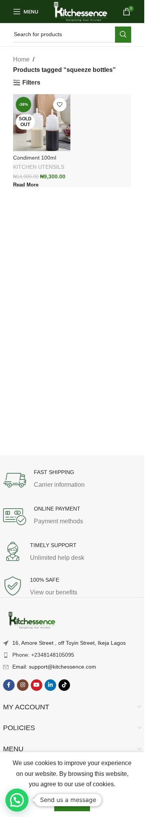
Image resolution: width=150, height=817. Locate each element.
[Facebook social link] (9, 685)
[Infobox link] (72, 480)
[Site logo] (80, 11)
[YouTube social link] (36, 685)
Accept (72, 803)
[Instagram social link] (22, 685)
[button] (16, 800)
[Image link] (32, 620)
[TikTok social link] (64, 685)
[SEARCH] (123, 35)
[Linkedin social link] (50, 685)
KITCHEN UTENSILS (38, 167)
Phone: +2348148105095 (43, 655)
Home (21, 59)
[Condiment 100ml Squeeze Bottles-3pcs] (41, 122)
